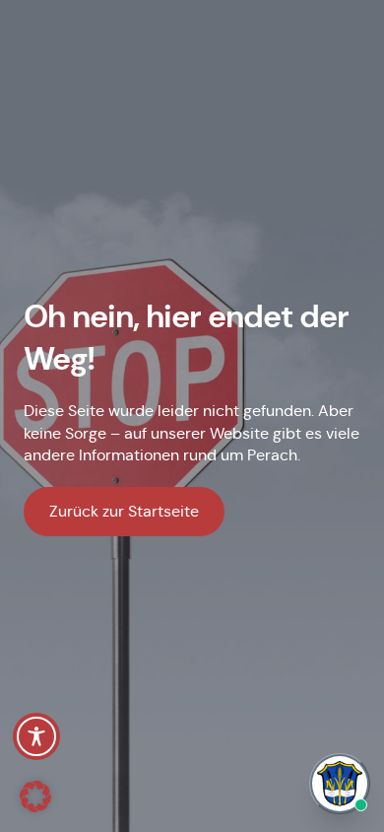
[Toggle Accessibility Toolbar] (36, 736)
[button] (35, 796)
